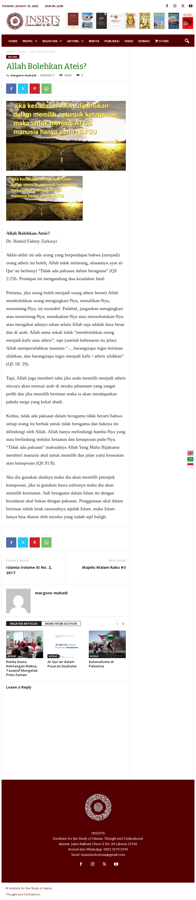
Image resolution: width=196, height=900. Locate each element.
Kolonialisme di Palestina (101, 663)
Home (12, 41)
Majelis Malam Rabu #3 (104, 567)
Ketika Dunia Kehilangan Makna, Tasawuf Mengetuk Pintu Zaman (22, 668)
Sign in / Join (54, 6)
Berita (94, 41)
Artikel (73, 41)
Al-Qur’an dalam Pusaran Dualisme (62, 663)
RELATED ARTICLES (24, 623)
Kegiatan (49, 41)
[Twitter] (183, 6)
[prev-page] (117, 623)
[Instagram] (175, 6)
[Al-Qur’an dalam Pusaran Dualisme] (65, 644)
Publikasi (111, 41)
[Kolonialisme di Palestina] (107, 644)
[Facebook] (167, 6)
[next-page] (123, 623)
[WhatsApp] (46, 89)
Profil (27, 41)
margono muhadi (23, 75)
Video (129, 41)
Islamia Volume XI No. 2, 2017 (29, 570)
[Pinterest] (35, 89)
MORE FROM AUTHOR (61, 623)
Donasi (144, 41)
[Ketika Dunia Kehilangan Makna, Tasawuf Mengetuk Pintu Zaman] (24, 644)
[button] (186, 41)
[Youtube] (191, 6)
